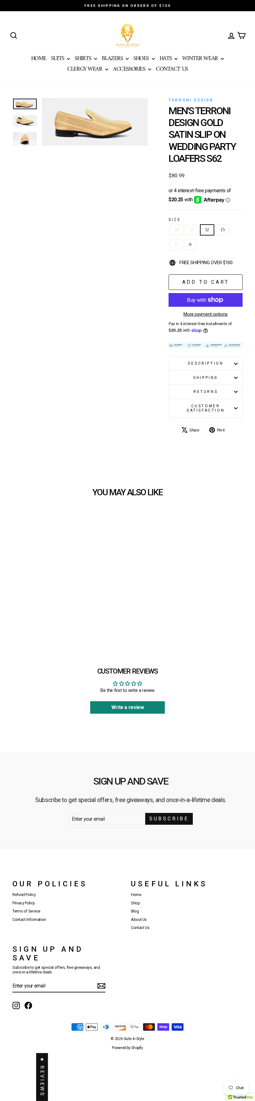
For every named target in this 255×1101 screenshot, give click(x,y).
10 (176, 229)
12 (207, 229)
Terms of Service (26, 911)
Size (175, 219)
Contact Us (172, 69)
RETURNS (205, 392)
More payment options (205, 314)
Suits (58, 59)
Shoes (141, 59)
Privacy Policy (23, 903)
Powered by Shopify (127, 1048)
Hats (166, 59)
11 (191, 229)
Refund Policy (23, 894)
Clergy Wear (85, 69)
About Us (139, 919)
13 (223, 229)
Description (206, 363)
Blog (135, 911)
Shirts (83, 59)
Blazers (113, 59)
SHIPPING (205, 378)
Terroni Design (191, 100)
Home (38, 59)
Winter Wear (200, 59)
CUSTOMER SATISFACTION (206, 408)
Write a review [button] (127, 707)
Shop (135, 903)
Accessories (129, 69)
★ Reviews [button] (42, 1077)
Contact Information (29, 919)
